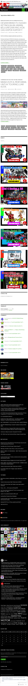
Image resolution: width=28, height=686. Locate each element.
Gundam (23, 611)
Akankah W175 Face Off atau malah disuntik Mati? (11, 502)
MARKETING (16, 20)
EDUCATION (9, 610)
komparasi (4, 67)
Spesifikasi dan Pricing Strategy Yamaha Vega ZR (10, 446)
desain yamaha (18, 65)
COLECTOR (3, 607)
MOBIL (18, 618)
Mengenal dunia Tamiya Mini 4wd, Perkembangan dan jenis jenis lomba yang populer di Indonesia (13, 443)
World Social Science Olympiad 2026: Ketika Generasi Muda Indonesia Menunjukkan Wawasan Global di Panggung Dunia (13, 429)
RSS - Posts (5, 512)
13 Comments (18, 89)
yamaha (24, 129)
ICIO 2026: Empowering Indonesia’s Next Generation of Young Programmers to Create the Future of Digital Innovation (13, 413)
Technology (8, 624)
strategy (20, 623)
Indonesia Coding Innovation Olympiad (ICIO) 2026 (11, 431)
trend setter (23, 70)
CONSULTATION (4, 608)
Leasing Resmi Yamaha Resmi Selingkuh (9, 496)
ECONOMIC (3, 610)
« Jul (2, 645)
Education (4, 517)
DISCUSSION (6, 20)
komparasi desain (11, 67)
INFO (20, 614)
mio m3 (3, 68)
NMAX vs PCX (4, 70)
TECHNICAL (3, 624)
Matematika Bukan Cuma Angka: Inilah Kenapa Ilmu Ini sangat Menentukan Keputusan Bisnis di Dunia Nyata (13, 574)
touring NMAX (11, 129)
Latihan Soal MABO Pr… (9, 329)
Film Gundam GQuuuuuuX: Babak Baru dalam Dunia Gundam (13, 579)
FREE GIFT (14, 611)
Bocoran (11, 605)
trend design (15, 70)
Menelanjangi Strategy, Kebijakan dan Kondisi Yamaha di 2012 (13, 460)
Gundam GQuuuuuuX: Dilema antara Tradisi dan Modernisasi (13, 581)
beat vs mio (4, 65)
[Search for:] (14, 140)
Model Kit (23, 618)
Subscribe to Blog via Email (7, 649)
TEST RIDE (15, 79)
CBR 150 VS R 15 (4, 504)
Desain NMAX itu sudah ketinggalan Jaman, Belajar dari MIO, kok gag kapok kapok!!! (13, 26)
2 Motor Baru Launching (5, 454)
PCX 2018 (22, 127)
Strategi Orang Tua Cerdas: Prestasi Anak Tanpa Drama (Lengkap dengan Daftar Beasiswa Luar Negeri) (12, 566)
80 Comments (19, 32)
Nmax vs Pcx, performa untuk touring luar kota (13, 84)
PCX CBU (9, 70)
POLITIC (23, 620)
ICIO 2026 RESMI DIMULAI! (6, 416)
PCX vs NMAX (4, 129)
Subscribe (3, 659)
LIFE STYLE (11, 20)
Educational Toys (16, 610)
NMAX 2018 (8, 127)
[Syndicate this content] (1, 517)
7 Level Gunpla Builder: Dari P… (17, 322)
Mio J (22, 67)
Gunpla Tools (7, 614)
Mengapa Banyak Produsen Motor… (15, 337)
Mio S (7, 68)
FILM (11, 611)
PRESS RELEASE (4, 623)
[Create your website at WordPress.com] (14, 1)
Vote (25, 624)
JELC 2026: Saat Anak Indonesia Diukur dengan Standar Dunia (13, 434)
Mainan (9, 616)
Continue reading (5, 62)
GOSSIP (19, 611)
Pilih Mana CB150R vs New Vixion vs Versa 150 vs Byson (12, 448)
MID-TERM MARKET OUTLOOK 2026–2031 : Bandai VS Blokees (14, 422)
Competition (17, 607)
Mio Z (11, 68)
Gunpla (3, 614)
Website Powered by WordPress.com (7, 674)
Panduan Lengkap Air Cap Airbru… (15, 348)
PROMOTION (10, 623)
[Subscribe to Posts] (1, 512)
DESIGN (2, 20)
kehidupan (25, 614)
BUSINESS (24, 605)
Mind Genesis (4, 10)
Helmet (12, 614)
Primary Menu (26, 9)
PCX (18, 127)
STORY (11, 79)
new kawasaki (13, 620)
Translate (10, 310)
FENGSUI (7, 611)
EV (21, 610)
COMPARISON (3, 79)
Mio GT (18, 67)
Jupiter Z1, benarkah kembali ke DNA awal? (9, 493)
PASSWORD (18, 620)
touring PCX (18, 129)
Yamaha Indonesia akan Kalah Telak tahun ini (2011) (11, 466)
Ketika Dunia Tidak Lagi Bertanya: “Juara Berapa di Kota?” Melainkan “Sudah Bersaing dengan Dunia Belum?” (12, 419)
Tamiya (25, 623)
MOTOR (21, 20)
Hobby (15, 614)
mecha (15, 618)
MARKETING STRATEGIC (7, 618)
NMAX (15, 68)
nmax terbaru (21, 68)
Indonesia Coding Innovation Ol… (16, 325)
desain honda (11, 65)
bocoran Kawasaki (17, 605)
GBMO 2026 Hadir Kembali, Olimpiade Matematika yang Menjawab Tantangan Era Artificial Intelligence (12, 405)
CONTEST (10, 608)
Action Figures (3, 605)
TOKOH (17, 624)
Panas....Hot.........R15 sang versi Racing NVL (9, 487)
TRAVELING (20, 79)
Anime (8, 605)
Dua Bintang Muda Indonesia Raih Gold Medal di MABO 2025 (13, 568)
